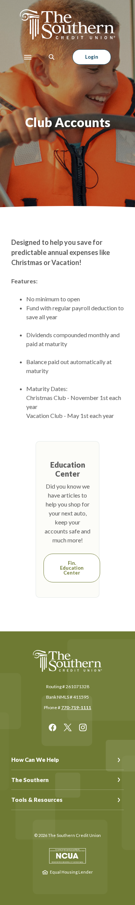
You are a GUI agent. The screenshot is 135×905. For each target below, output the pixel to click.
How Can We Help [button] (35, 759)
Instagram (83, 727)
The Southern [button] (30, 779)
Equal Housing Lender (71, 871)
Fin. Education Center (72, 568)
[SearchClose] (51, 57)
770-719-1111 (76, 707)
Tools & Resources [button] (37, 799)
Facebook (52, 727)
